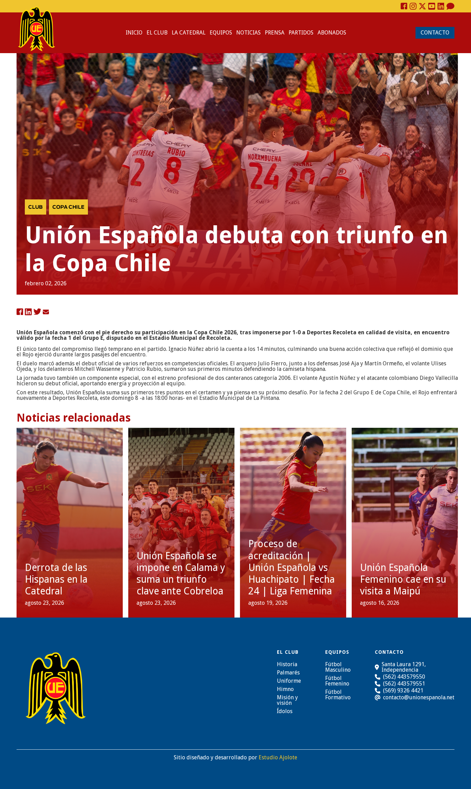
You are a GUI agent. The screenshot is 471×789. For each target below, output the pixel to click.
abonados (332, 32)
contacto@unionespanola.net (418, 697)
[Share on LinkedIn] (28, 312)
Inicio (134, 32)
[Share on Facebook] (20, 312)
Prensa (274, 32)
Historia (287, 664)
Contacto (435, 32)
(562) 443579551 (404, 683)
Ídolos (284, 711)
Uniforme (289, 681)
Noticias (248, 32)
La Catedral (189, 32)
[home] (37, 29)
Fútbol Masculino (338, 667)
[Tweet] (37, 312)
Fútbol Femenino (337, 681)
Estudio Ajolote (278, 757)
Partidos (301, 32)
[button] (157, 32)
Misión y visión (287, 700)
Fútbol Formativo (338, 694)
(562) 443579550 (404, 676)
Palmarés (288, 672)
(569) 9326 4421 (403, 690)
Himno (285, 689)
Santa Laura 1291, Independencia (404, 667)
